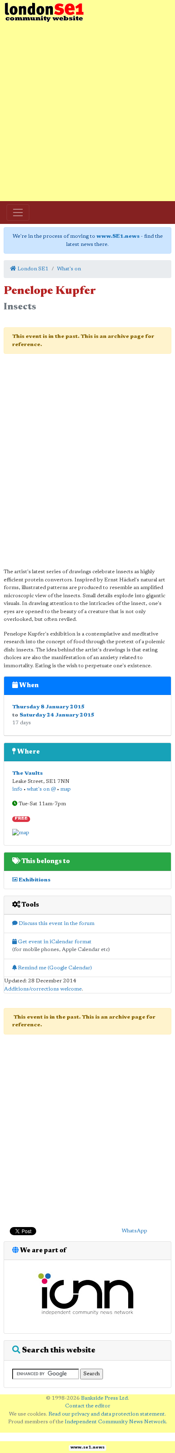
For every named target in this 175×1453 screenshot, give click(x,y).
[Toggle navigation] (18, 212)
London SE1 (32, 269)
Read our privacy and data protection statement (106, 1414)
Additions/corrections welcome (43, 989)
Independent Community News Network (115, 1422)
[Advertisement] (87, 111)
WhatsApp (134, 1231)
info (17, 789)
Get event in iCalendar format (54, 942)
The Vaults (27, 773)
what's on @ (41, 789)
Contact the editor (87, 1406)
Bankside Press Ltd (104, 1398)
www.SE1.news (118, 236)
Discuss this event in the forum (56, 923)
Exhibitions (34, 880)
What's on (69, 269)
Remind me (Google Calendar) (54, 968)
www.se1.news (87, 1448)
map (65, 789)
